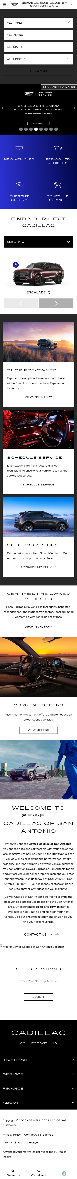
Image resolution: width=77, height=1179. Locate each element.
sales (39, 906)
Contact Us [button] (36, 934)
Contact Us (31, 1134)
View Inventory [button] (38, 397)
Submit (38, 996)
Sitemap (47, 1134)
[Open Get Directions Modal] (72, 4)
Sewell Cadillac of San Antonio (50, 844)
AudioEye (32, 1142)
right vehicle (60, 854)
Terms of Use (13, 1142)
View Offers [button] (38, 730)
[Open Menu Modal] (5, 4)
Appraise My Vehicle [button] (38, 567)
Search (38, 71)
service (55, 906)
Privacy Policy (12, 1134)
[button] (21, 129)
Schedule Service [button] (38, 484)
